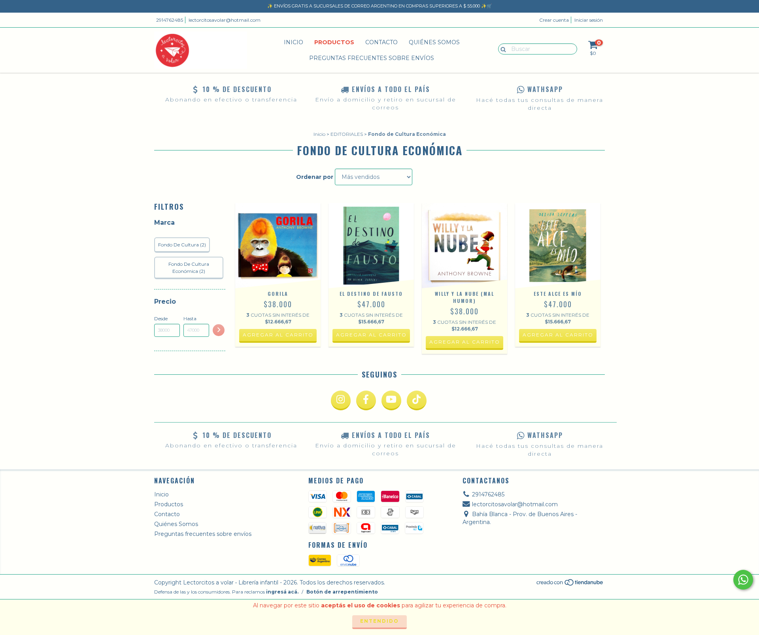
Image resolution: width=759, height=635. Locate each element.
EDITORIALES (346, 134)
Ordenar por (314, 176)
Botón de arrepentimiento (342, 592)
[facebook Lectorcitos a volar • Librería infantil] (366, 400)
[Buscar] (501, 48)
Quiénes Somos (434, 42)
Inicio (293, 42)
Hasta (189, 318)
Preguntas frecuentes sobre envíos (371, 58)
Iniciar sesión (588, 20)
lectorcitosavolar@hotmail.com (225, 20)
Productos (334, 42)
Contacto (381, 42)
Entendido (379, 621)
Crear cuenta (554, 20)
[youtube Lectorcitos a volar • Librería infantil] (391, 400)
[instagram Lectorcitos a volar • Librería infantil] (341, 400)
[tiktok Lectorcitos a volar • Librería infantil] (417, 400)
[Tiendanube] (570, 585)
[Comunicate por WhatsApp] (743, 580)
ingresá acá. (282, 592)
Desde (161, 318)
